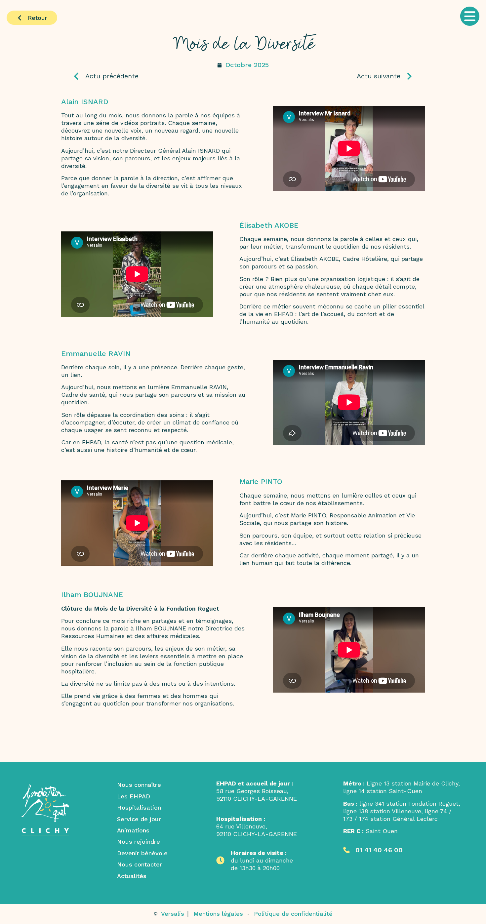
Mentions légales (218, 913)
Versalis (173, 913)
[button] (454, 18)
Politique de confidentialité (293, 913)
